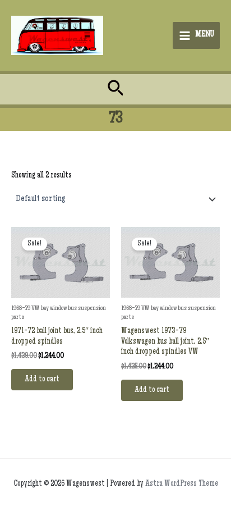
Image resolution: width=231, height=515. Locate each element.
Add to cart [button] (42, 380)
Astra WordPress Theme (181, 484)
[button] (115, 89)
